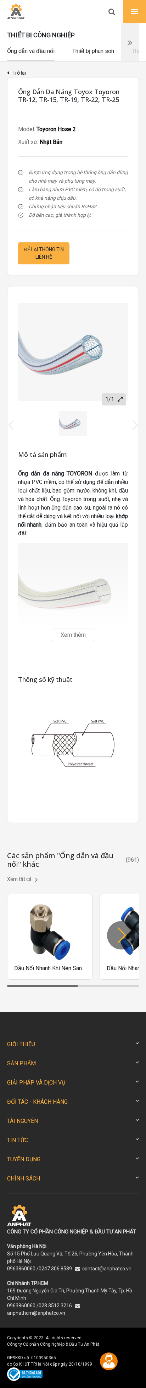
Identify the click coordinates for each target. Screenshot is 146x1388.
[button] (121, 935)
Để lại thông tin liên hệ (44, 253)
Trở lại (19, 73)
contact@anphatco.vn (106, 1268)
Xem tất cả (19, 879)
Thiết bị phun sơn (93, 51)
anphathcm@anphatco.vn (36, 1313)
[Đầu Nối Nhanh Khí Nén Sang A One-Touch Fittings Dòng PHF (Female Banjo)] (49, 936)
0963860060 (21, 1268)
